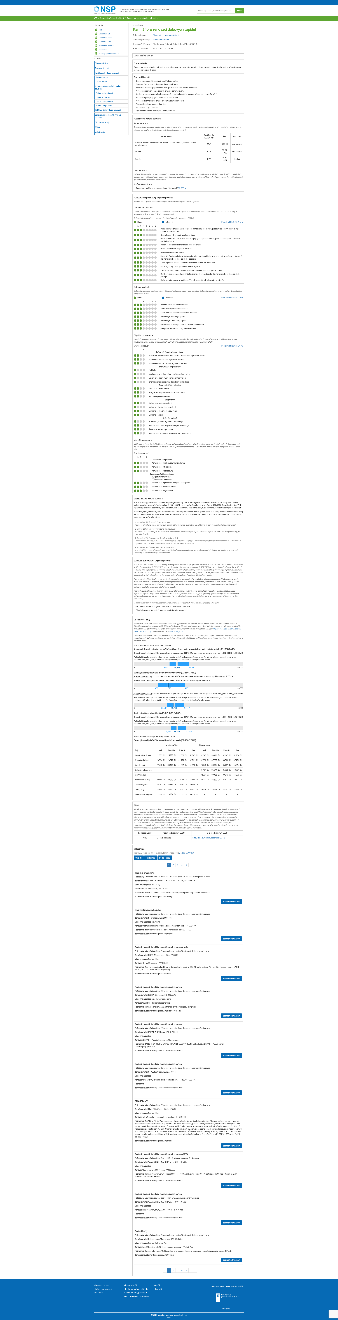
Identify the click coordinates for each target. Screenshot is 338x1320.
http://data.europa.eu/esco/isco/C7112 (209, 838)
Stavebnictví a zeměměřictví (112, 18)
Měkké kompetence (104, 106)
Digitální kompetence (104, 101)
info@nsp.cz (227, 1308)
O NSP (158, 1285)
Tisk (100, 30)
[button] (165, 865)
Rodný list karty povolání (135, 1289)
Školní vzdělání (102, 78)
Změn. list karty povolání (135, 1293)
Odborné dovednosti (104, 93)
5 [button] (186, 865)
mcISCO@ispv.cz (176, 631)
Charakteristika (101, 63)
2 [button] (173, 865)
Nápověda (102, 50)
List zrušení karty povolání (136, 1296)
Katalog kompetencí (103, 1289)
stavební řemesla (161, 39)
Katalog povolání (102, 1285)
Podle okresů (164, 858)
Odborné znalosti (103, 97)
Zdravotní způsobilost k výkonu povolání (108, 116)
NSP (95, 18)
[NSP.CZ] (105, 13)
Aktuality (99, 1293)
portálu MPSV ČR (186, 853)
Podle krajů (150, 858)
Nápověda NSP (131, 1285)
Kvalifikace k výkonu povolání (107, 73)
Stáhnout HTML (105, 42)
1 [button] (168, 865)
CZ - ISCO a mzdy (102, 122)
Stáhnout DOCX (105, 38)
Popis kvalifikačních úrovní (232, 222)
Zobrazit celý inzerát (231, 901)
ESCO (97, 127)
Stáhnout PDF (104, 34)
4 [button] (181, 865)
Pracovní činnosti (102, 68)
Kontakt (158, 1289)
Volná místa (100, 132)
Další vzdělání (101, 82)
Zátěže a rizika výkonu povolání (108, 110)
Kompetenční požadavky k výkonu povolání (109, 87)
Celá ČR (138, 858)
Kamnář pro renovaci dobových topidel (142, 18)
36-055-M (182, 188)
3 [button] (177, 865)
